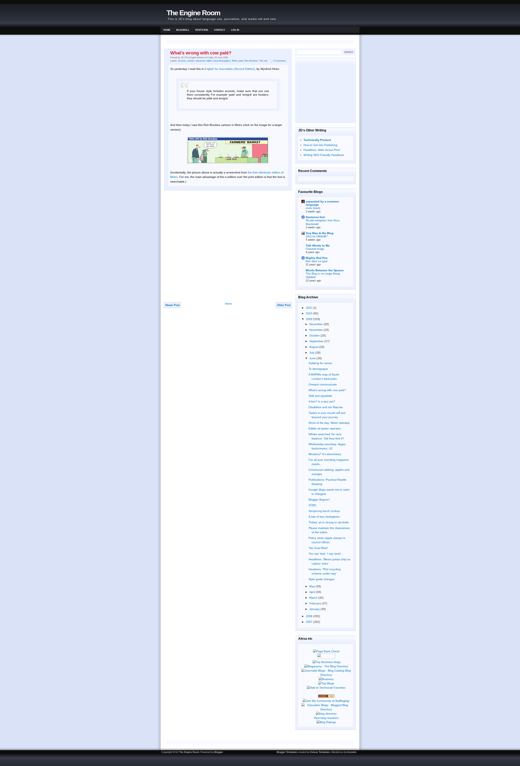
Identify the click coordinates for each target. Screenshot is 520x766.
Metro (235, 61)
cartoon (191, 61)
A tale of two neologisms (324, 516)
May (312, 586)
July (312, 352)
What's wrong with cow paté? (200, 52)
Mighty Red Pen (317, 258)
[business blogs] (327, 662)
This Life (263, 61)
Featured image (315, 248)
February (315, 603)
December (316, 324)
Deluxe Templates (320, 752)
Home (167, 30)
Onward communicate (323, 384)
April (312, 592)
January (315, 609)
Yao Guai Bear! (318, 548)
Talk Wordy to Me (318, 245)
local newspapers (222, 61)
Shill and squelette (320, 395)
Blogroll (182, 30)
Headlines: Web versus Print (321, 149)
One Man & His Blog (320, 233)
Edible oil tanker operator (325, 428)
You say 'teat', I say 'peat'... (326, 553)
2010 (309, 313)
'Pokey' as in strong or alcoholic (329, 522)
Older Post (283, 305)
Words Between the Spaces (325, 270)
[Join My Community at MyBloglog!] (326, 700)
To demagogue (318, 368)
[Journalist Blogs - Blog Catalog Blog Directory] (326, 674)
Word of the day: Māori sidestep (329, 422)
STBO (312, 505)
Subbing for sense (320, 363)
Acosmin (351, 752)
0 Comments (279, 61)
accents (182, 61)
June (312, 358)
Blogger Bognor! (319, 499)
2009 (309, 319)
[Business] (326, 679)
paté (241, 61)
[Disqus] (228, 248)
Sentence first (315, 217)
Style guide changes (322, 579)
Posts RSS (201, 30)
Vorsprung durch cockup (324, 511)
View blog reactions (326, 717)
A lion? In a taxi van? (322, 401)
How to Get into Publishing (320, 145)
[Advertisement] (325, 92)
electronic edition (204, 61)
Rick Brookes (251, 61)
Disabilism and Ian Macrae (326, 407)
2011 (309, 307)
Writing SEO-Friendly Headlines (323, 155)
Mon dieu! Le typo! (317, 261)
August (314, 346)
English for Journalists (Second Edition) (230, 68)
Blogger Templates (287, 752)
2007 (309, 621)
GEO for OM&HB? (316, 236)
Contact (219, 30)
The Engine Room (193, 13)
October (315, 335)
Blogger (218, 752)
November (316, 329)
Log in (235, 30)
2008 (309, 616)
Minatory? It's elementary (325, 454)
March (313, 597)
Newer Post (172, 305)
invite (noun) (313, 208)
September (316, 341)
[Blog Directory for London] (326, 696)
